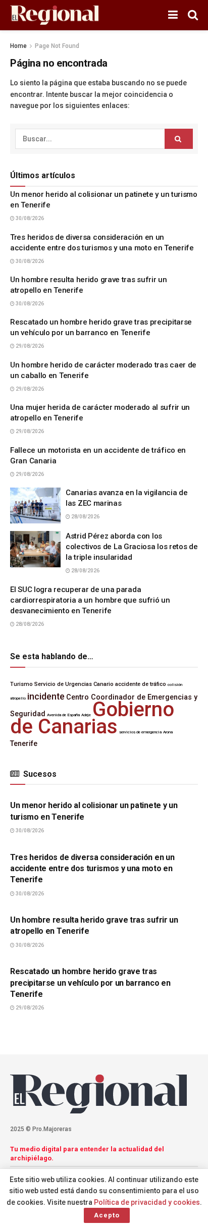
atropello (18, 698)
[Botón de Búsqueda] (193, 15)
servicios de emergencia (140, 732)
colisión (175, 684)
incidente (46, 696)
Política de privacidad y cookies (147, 1202)
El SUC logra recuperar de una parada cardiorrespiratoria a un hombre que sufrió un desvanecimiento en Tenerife (90, 600)
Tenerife (23, 743)
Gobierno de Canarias (92, 718)
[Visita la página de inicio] (54, 15)
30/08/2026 (29, 218)
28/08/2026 (84, 516)
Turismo (21, 684)
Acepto (107, 1215)
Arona (168, 732)
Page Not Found (57, 45)
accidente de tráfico (140, 684)
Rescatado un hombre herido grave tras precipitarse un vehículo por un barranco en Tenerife (90, 983)
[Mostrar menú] (173, 15)
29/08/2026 (29, 346)
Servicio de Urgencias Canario (74, 684)
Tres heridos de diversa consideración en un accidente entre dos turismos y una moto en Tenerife (92, 868)
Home (18, 45)
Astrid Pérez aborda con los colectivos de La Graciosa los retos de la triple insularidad (132, 546)
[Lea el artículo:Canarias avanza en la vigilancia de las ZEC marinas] (35, 506)
